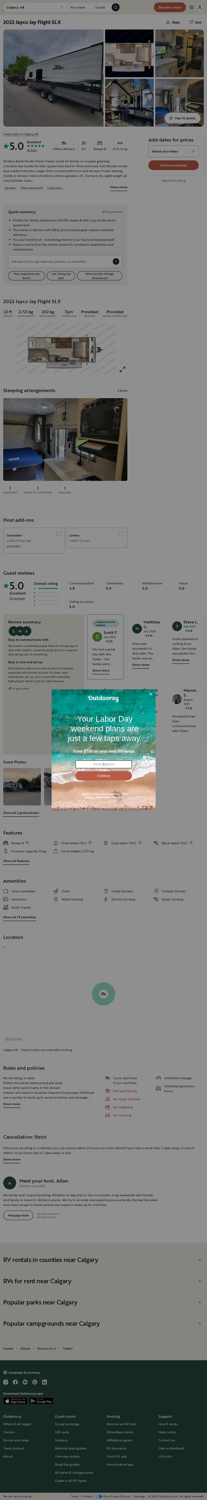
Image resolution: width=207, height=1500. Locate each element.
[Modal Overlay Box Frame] (104, 750)
